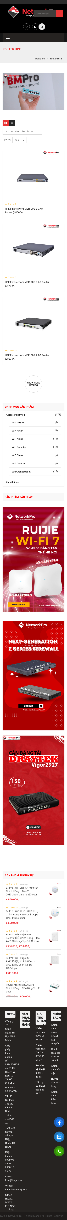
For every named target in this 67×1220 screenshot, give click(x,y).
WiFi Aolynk (18, 422)
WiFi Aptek (17, 430)
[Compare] (35, 26)
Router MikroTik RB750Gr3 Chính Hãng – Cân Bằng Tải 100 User (23, 988)
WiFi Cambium (19, 447)
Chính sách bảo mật (55, 1069)
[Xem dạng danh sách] (12, 123)
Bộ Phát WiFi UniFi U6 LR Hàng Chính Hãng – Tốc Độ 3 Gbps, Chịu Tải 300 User (22, 915)
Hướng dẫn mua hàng (55, 1082)
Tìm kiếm (59, 13)
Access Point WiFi (15, 414)
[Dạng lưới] (6, 123)
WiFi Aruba (17, 438)
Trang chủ (40, 58)
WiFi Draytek (18, 463)
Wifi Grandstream (21, 471)
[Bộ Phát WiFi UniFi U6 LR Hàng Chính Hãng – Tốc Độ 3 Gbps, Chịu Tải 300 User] (55, 913)
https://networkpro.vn (16, 1189)
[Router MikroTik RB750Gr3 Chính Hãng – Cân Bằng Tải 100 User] (55, 986)
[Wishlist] (26, 26)
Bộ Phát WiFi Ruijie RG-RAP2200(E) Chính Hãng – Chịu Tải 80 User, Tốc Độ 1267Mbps (20, 963)
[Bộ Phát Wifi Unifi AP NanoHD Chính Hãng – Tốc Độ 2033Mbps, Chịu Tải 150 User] (55, 889)
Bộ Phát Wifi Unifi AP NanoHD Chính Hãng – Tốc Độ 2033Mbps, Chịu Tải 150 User (22, 891)
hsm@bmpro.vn (14, 1180)
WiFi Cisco (17, 455)
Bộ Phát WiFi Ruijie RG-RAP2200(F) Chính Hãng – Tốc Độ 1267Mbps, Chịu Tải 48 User (23, 938)
